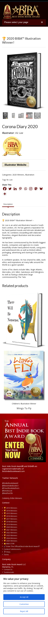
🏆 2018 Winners (10, 521)
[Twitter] (10, 188)
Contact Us (8, 569)
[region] (24, 595)
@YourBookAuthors (10, 488)
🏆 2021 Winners (10, 530)
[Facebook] (4, 188)
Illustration (29, 174)
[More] (4, 194)
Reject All (24, 611)
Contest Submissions (12, 549)
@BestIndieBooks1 (10, 485)
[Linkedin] (15, 188)
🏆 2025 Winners (10, 541)
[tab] (8, 204)
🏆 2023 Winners (10, 535)
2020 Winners (18, 174)
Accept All (24, 597)
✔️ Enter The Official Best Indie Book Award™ (22, 546)
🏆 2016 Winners (10, 516)
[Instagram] (30, 188)
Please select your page (16, 22)
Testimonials (9, 572)
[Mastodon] (36, 188)
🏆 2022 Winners (10, 532)
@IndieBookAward (10, 483)
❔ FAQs (7, 552)
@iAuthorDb (7, 493)
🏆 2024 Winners (10, 538)
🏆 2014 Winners (10, 510)
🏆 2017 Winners (10, 519)
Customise (24, 604)
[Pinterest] (20, 188)
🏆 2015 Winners (10, 513)
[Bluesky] (41, 188)
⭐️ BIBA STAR (9, 543)
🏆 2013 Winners (10, 508)
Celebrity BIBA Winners (12, 498)
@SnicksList (7, 490)
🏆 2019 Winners (10, 524)
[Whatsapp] (25, 188)
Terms (6, 554)
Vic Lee (9, 179)
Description (8, 204)
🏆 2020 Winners (10, 527)
